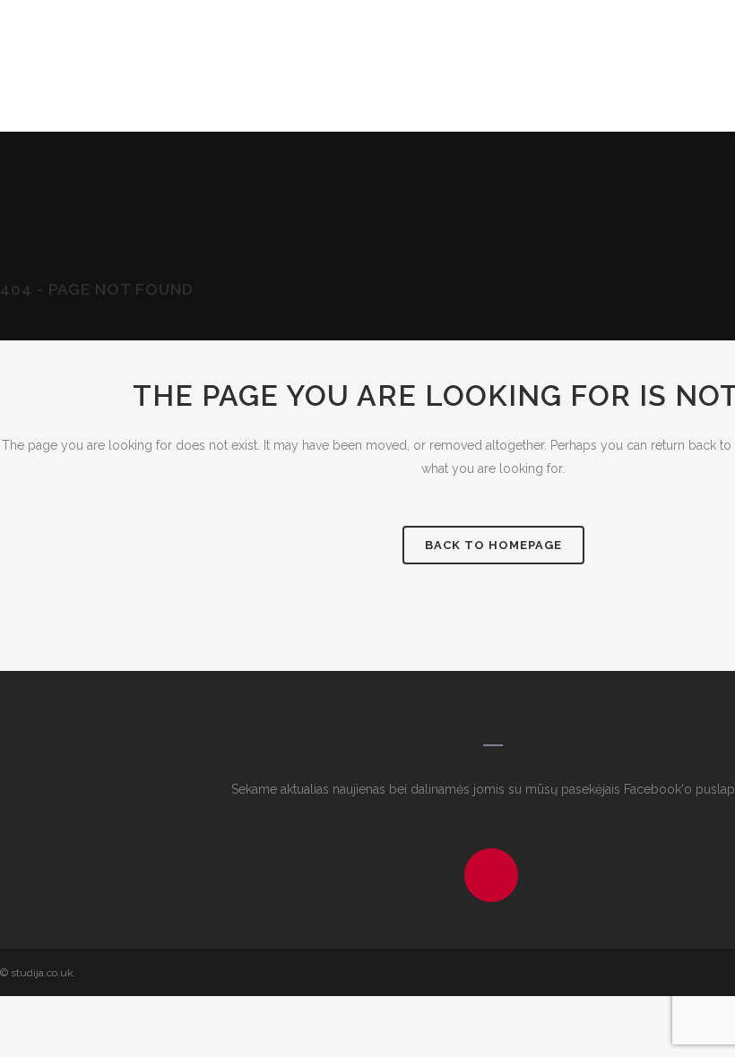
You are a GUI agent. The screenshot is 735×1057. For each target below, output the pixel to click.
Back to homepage (493, 545)
